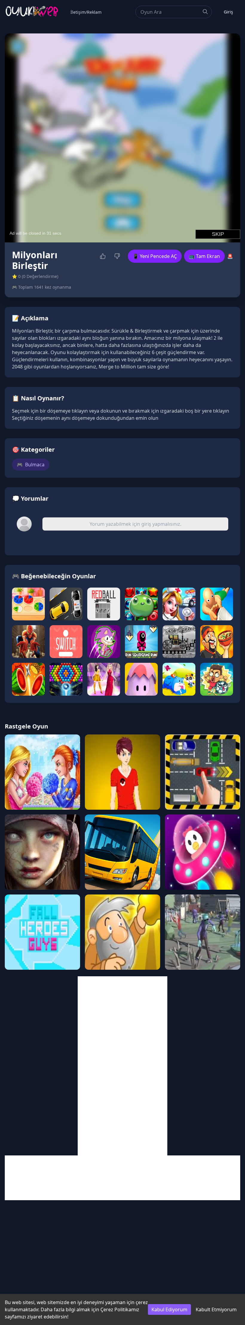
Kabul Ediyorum (169, 1309)
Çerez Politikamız (119, 1309)
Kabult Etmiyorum (216, 1309)
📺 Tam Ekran (204, 256)
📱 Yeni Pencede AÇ (155, 256)
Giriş (228, 12)
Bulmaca (31, 464)
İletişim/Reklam (86, 12)
